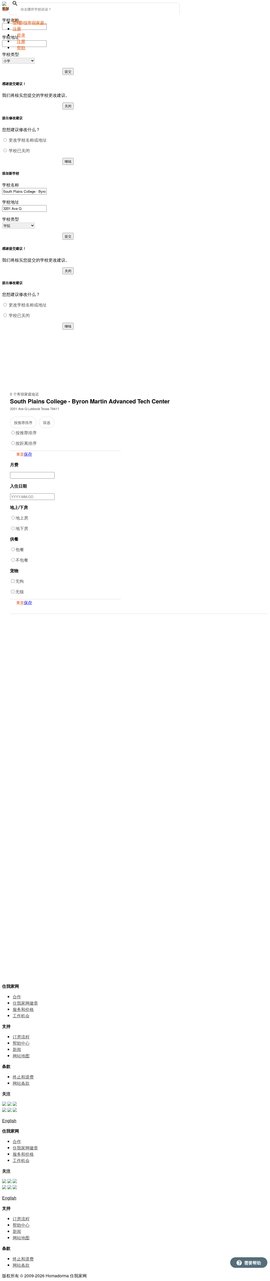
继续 (68, 161)
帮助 (21, 48)
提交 (68, 71)
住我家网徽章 (25, 1003)
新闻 (17, 1049)
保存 (28, 454)
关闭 (68, 105)
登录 (17, 22)
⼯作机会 (21, 1016)
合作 (17, 997)
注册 (21, 41)
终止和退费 (23, 1077)
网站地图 (21, 1056)
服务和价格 (23, 1009)
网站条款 (21, 1083)
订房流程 (21, 1037)
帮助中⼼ (21, 1043)
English (9, 1121)
